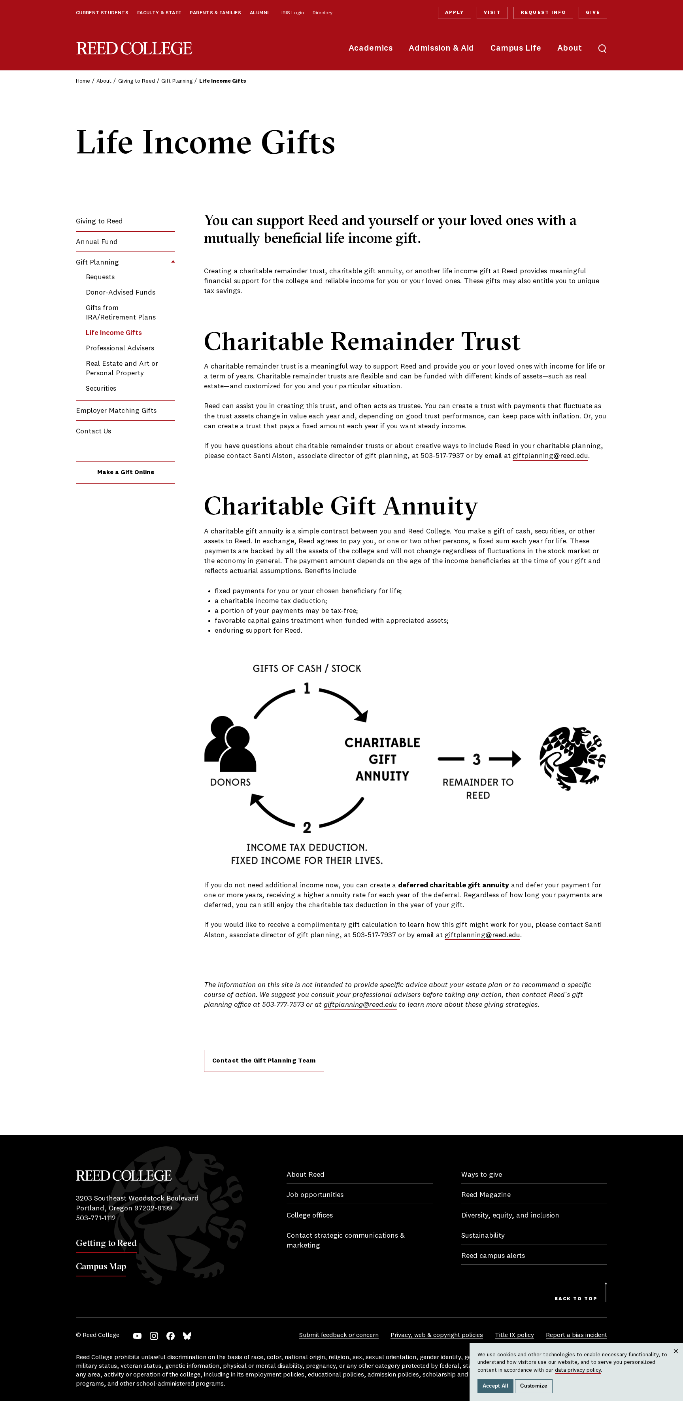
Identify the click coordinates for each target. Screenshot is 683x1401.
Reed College (134, 48)
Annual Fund (97, 242)
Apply (454, 12)
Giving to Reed (136, 81)
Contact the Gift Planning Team (264, 1061)
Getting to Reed (106, 1242)
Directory (322, 13)
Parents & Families (215, 13)
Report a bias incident (576, 1335)
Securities (101, 388)
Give (593, 12)
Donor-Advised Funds (120, 292)
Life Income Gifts (114, 333)
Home (83, 81)
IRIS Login (292, 13)
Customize (533, 1386)
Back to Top (576, 1299)
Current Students (102, 13)
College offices (310, 1215)
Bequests (100, 277)
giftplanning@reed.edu (550, 455)
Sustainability (483, 1235)
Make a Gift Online (125, 472)
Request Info (543, 12)
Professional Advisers (120, 348)
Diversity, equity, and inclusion (510, 1215)
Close (676, 1358)
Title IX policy (514, 1335)
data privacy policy (578, 1370)
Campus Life (516, 48)
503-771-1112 (96, 1218)
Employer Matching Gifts (116, 410)
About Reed (306, 1174)
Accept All (496, 1386)
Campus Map (101, 1266)
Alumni (259, 13)
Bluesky (187, 1336)
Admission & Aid (441, 48)
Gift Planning (176, 81)
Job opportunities (315, 1195)
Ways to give (481, 1174)
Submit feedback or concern (339, 1335)
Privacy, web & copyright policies (437, 1335)
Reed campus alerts (493, 1255)
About (569, 48)
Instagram (154, 1336)
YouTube (137, 1336)
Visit (492, 12)
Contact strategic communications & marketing (346, 1240)
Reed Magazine (486, 1195)
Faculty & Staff (159, 13)
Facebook (170, 1336)
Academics (371, 48)
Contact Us (93, 431)
